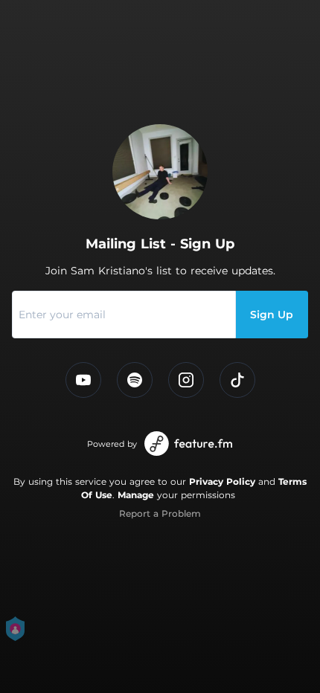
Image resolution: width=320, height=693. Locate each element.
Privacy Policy (222, 481)
